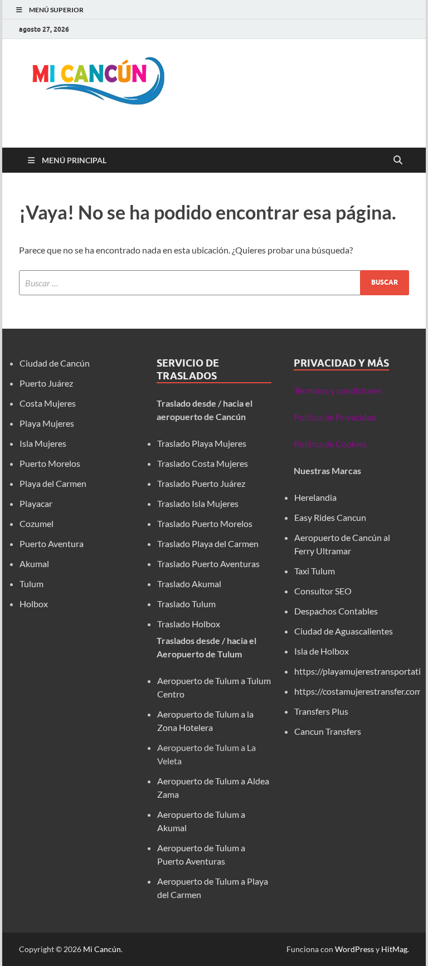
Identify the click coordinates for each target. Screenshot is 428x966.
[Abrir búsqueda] (398, 160)
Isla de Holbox (321, 651)
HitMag (394, 949)
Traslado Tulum (186, 603)
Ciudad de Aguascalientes (343, 631)
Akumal (34, 563)
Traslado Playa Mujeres (201, 443)
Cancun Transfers (327, 731)
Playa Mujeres (47, 423)
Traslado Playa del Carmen (208, 543)
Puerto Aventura (52, 543)
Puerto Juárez (46, 383)
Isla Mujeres (43, 443)
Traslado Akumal (189, 583)
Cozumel (37, 523)
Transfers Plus (321, 711)
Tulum (31, 583)
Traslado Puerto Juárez (201, 483)
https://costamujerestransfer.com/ (359, 691)
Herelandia (315, 497)
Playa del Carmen (53, 483)
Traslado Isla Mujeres (198, 503)
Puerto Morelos (50, 463)
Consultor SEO (323, 591)
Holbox (34, 603)
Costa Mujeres (48, 403)
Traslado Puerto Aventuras (208, 563)
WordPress (354, 949)
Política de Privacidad (335, 417)
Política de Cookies (330, 443)
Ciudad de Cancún (55, 363)
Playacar (36, 503)
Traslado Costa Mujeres (202, 463)
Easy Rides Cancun (330, 517)
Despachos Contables (336, 611)
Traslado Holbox (188, 623)
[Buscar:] (214, 282)
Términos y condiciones (338, 390)
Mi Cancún (102, 949)
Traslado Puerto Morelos (204, 523)
